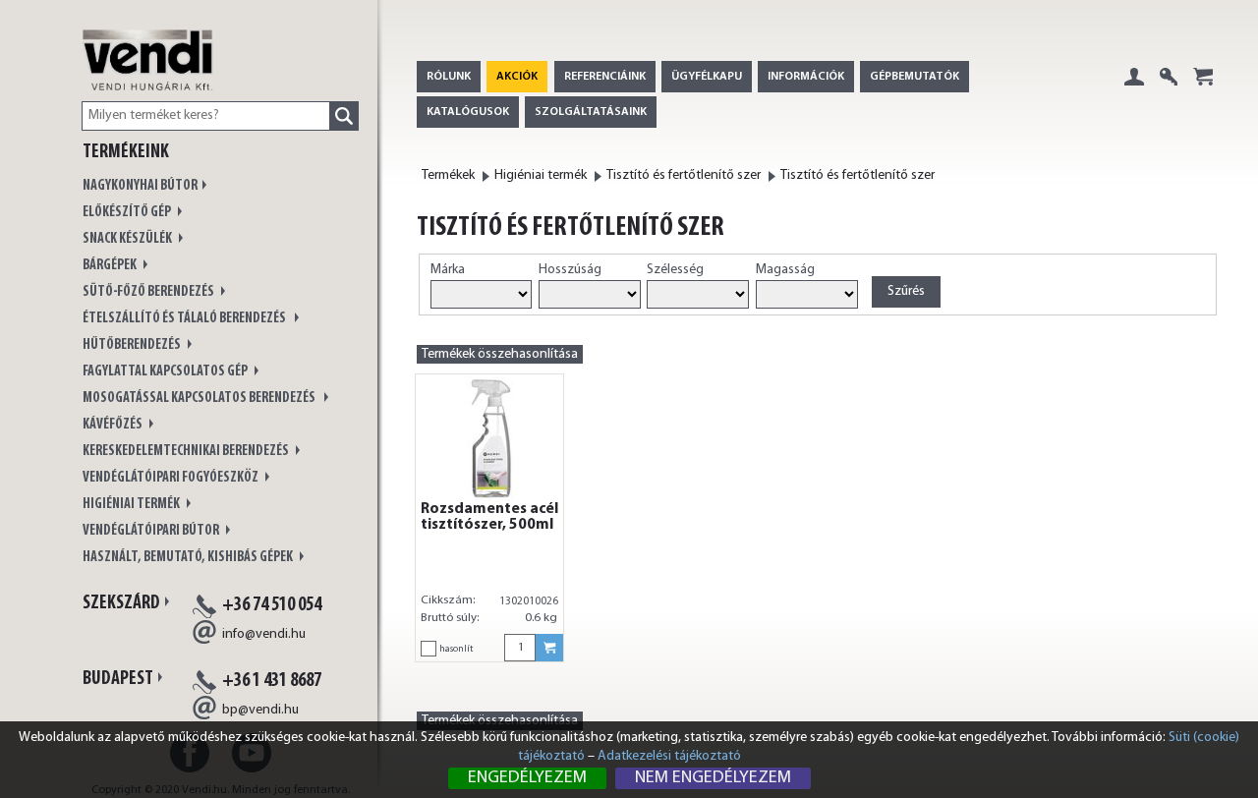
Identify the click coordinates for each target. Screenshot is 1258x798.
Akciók (517, 77)
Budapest (118, 679)
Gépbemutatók (914, 77)
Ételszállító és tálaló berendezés (186, 319)
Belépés (1134, 91)
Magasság (785, 269)
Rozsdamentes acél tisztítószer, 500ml (489, 517)
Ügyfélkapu (706, 77)
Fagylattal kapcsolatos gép (166, 372)
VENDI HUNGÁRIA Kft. (169, 80)
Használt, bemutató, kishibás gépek (189, 557)
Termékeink (126, 152)
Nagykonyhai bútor (140, 186)
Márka (447, 269)
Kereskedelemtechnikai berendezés (187, 451)
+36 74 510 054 (271, 605)
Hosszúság (570, 269)
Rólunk (449, 77)
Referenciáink (605, 77)
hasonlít (456, 649)
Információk (806, 77)
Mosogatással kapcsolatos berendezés (201, 398)
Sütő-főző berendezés (149, 292)
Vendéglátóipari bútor (152, 531)
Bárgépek (111, 265)
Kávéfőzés (113, 425)
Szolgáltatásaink (591, 112)
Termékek (448, 175)
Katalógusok (468, 112)
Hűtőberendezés (133, 345)
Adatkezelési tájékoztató (669, 756)
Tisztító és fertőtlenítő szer (683, 175)
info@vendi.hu (264, 634)
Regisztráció (1168, 91)
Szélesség (675, 269)
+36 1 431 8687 (271, 681)
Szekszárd (121, 603)
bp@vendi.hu (260, 710)
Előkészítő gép (128, 212)
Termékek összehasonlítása (500, 354)
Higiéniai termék (132, 504)
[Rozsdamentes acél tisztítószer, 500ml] (489, 438)
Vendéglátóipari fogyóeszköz (171, 478)
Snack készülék (128, 239)
